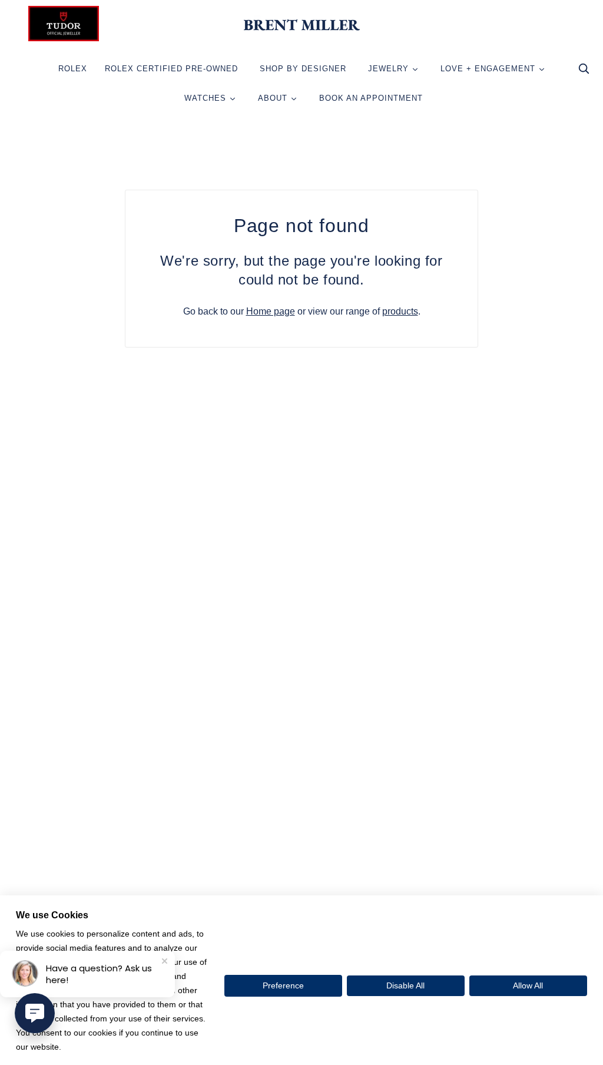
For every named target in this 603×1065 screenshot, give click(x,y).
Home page (270, 311)
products (400, 311)
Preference (283, 985)
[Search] (583, 72)
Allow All (528, 985)
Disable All (405, 985)
